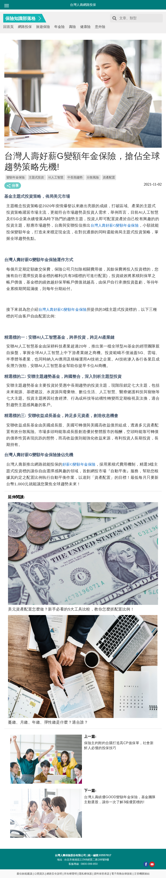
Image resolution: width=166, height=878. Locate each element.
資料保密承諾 (101, 873)
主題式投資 (36, 177)
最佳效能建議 (24, 873)
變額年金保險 (15, 177)
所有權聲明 (70, 873)
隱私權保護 (85, 873)
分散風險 (93, 177)
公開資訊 (39, 873)
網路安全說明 (54, 873)
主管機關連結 (142, 873)
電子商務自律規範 (121, 873)
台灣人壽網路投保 (83, 4)
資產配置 (109, 177)
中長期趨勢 (75, 177)
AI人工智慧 (55, 177)
